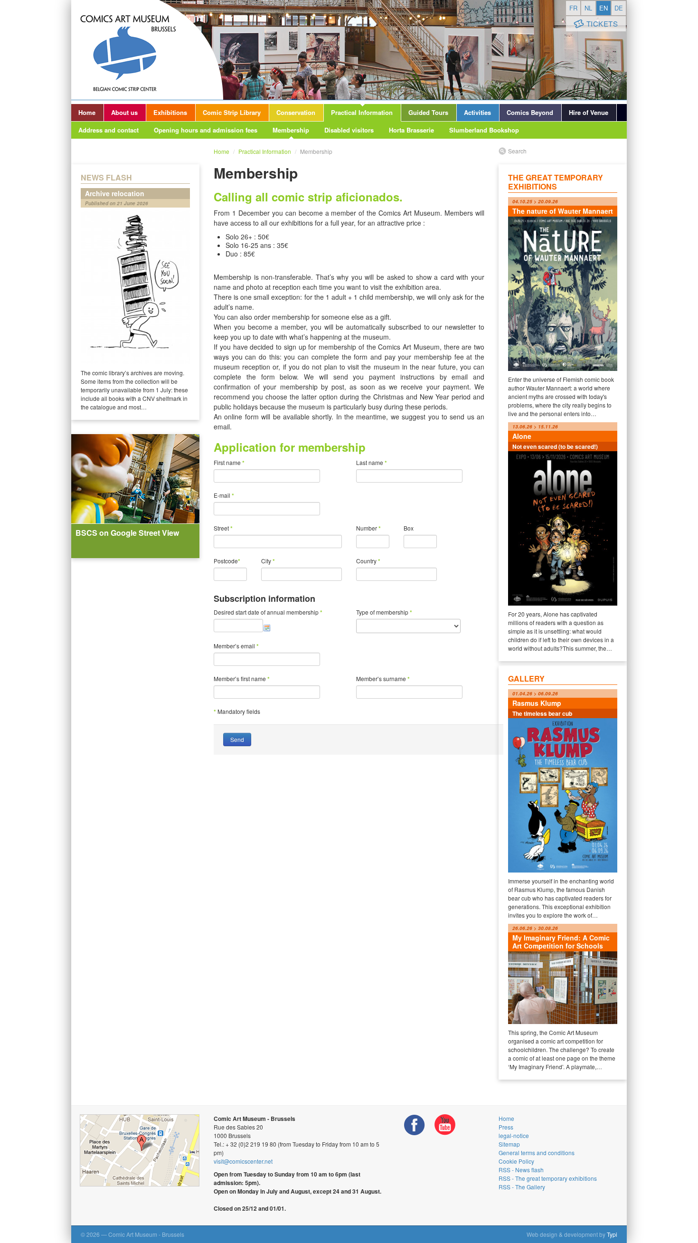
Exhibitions (170, 112)
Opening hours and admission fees (205, 129)
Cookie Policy (516, 1161)
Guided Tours (428, 112)
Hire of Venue (588, 112)
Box (409, 528)
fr (573, 7)
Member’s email (236, 646)
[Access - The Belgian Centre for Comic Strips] (139, 1150)
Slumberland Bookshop (484, 129)
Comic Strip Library (232, 112)
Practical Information (362, 112)
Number (368, 528)
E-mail (224, 495)
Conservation (295, 112)
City (268, 561)
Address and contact (108, 129)
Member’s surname (383, 678)
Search (517, 151)
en (603, 7)
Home (86, 112)
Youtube (445, 1125)
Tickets (602, 23)
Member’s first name (242, 678)
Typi (612, 1234)
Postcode (227, 561)
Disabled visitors (349, 129)
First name (229, 462)
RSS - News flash (521, 1170)
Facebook (414, 1125)
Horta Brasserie (411, 129)
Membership (291, 129)
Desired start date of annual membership (268, 612)
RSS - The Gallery (522, 1187)
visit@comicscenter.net (243, 1161)
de (618, 7)
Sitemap (509, 1144)
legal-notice (514, 1135)
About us (124, 112)
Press (506, 1127)
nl (588, 7)
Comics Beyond (530, 112)
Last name (371, 462)
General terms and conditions (537, 1152)
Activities (477, 112)
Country (368, 561)
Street (223, 528)
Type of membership (384, 612)
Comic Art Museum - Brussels (147, 50)
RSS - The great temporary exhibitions (548, 1178)
